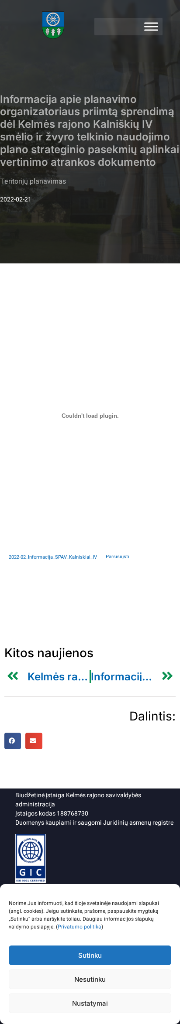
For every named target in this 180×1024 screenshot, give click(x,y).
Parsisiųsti (117, 556)
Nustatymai (90, 1003)
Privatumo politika (79, 927)
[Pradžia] (53, 27)
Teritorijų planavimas (33, 181)
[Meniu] (151, 26)
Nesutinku (90, 979)
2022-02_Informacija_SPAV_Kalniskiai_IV (53, 556)
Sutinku (90, 955)
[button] (12, 741)
